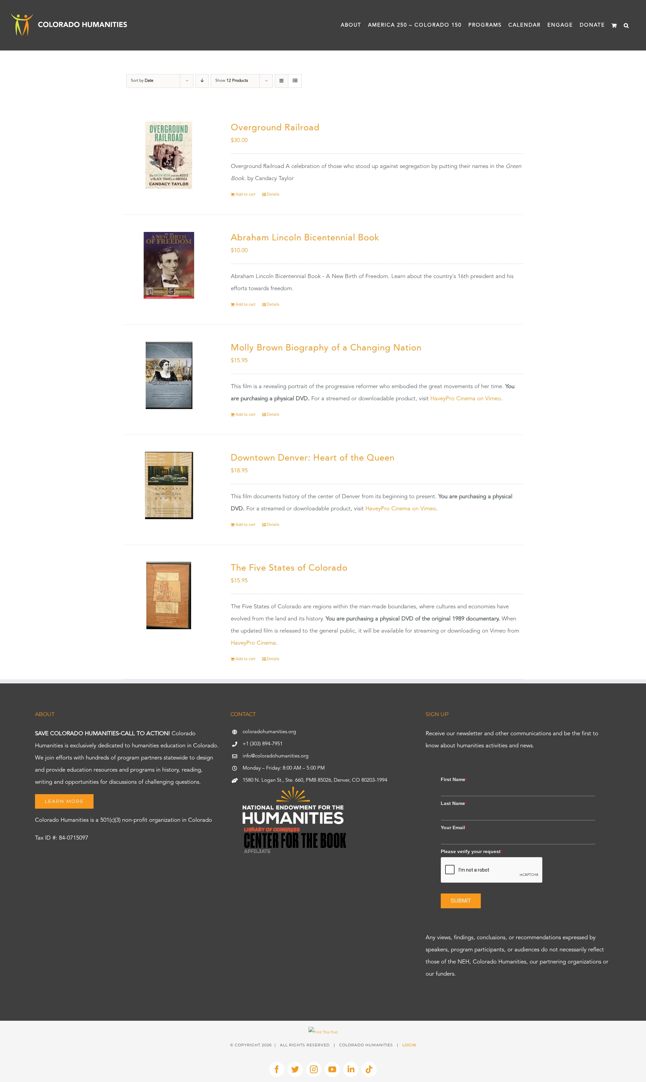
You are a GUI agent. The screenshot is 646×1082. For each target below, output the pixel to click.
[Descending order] (202, 81)
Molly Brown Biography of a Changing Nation (326, 348)
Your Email (454, 827)
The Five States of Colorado (289, 568)
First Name (454, 779)
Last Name (454, 803)
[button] (626, 25)
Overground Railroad (275, 128)
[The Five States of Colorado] (169, 595)
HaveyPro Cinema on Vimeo (465, 399)
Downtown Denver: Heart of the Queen (313, 458)
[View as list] (294, 81)
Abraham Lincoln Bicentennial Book (305, 238)
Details (273, 195)
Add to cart (245, 195)
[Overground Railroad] (169, 155)
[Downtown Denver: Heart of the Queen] (169, 485)
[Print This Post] (323, 1033)
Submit (461, 901)
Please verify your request (471, 851)
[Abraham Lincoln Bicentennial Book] (169, 265)
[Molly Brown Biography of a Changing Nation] (169, 375)
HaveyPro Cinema (253, 643)
